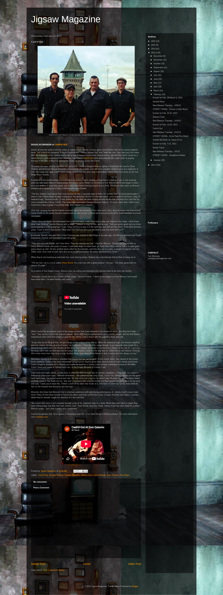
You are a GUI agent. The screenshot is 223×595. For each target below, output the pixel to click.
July (156, 75)
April (156, 86)
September (159, 67)
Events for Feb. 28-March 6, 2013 (167, 98)
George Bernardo (72, 475)
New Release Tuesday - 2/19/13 (167, 121)
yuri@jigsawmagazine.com (159, 258)
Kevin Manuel (99, 475)
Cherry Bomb (67, 263)
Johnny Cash (86, 475)
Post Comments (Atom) (53, 570)
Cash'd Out (88, 158)
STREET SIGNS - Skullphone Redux (169, 155)
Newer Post (38, 563)
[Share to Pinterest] (86, 471)
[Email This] (74, 471)
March (157, 90)
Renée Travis (158, 148)
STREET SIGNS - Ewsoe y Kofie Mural (170, 109)
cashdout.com (41, 417)
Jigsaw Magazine (65, 19)
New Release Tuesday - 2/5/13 (166, 151)
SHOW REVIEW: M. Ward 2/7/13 (167, 140)
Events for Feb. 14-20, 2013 (165, 124)
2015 (153, 45)
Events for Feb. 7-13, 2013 (164, 144)
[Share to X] (80, 471)
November (158, 60)
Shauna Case (159, 117)
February (158, 94)
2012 (153, 165)
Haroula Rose (159, 101)
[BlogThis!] (77, 471)
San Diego (124, 475)
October (157, 63)
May (156, 83)
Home (86, 563)
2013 (153, 53)
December (158, 56)
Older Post (134, 563)
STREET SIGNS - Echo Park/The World (170, 136)
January (157, 160)
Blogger (135, 586)
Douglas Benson (56, 475)
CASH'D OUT (61, 144)
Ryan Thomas (113, 475)
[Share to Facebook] (83, 471)
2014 (153, 49)
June (156, 79)
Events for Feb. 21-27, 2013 (165, 113)
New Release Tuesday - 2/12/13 (167, 132)
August (157, 71)
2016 (153, 41)
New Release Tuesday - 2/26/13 (167, 105)
